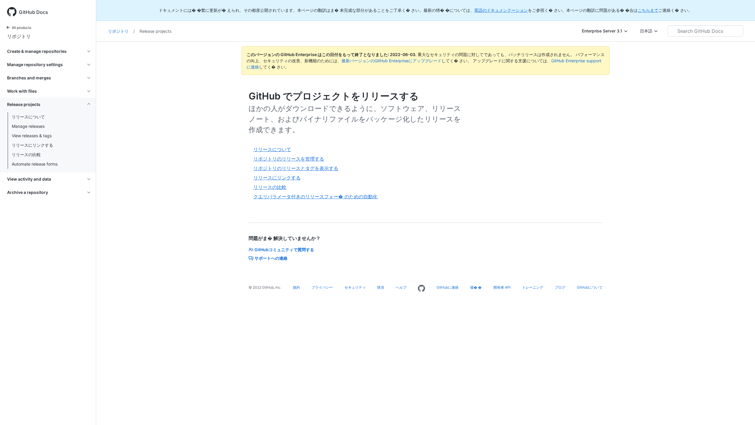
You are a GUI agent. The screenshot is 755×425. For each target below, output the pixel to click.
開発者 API (502, 287)
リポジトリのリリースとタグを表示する (295, 168)
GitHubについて (590, 287)
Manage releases (28, 126)
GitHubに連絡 (447, 287)
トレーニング (532, 287)
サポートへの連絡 (271, 258)
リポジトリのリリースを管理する (288, 159)
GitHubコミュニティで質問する (284, 249)
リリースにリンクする (32, 145)
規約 (296, 287)
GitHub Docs (33, 12)
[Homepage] (421, 288)
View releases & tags (32, 135)
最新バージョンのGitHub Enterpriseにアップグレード (391, 60)
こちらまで (648, 10)
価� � (476, 287)
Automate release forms (35, 163)
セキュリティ (355, 287)
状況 (380, 287)
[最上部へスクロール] (742, 412)
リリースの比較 (26, 154)
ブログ (560, 287)
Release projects (155, 31)
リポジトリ (19, 36)
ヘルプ (401, 287)
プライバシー (322, 287)
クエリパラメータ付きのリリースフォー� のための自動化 (315, 197)
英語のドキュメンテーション (501, 10)
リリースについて (28, 116)
